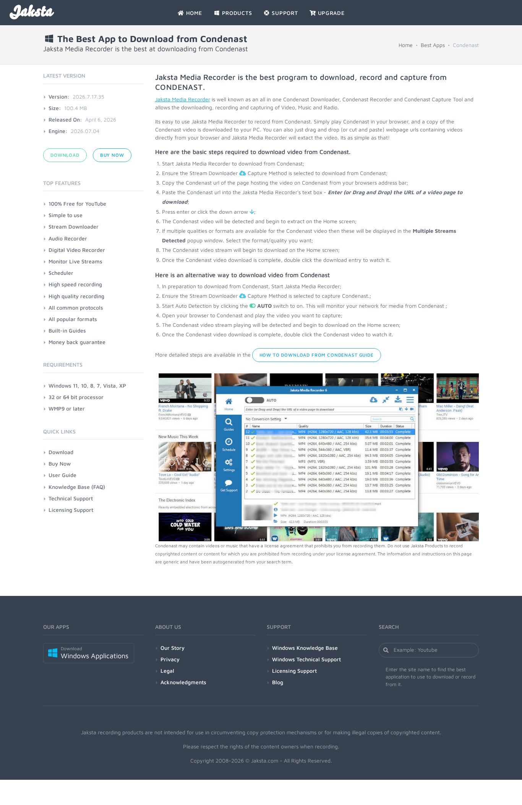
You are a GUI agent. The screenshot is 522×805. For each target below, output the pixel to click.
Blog (277, 682)
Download (64, 155)
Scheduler (61, 272)
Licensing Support (71, 509)
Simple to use (66, 215)
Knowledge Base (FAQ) (77, 487)
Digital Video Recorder (77, 250)
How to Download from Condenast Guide (316, 355)
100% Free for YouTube (77, 203)
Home (406, 45)
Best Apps (433, 45)
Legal (167, 670)
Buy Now (112, 155)
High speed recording (75, 284)
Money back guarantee (77, 342)
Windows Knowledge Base (305, 647)
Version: (59, 96)
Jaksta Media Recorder (182, 99)
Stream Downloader (74, 226)
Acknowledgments (183, 682)
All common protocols (76, 307)
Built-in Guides (67, 330)
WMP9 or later (67, 408)
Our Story (172, 647)
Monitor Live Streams (75, 261)
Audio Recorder (68, 238)
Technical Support (71, 498)
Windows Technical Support (306, 659)
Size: (55, 108)
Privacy (170, 659)
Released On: (65, 119)
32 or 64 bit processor (76, 397)
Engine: (58, 131)
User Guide (62, 475)
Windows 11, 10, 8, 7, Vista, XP (87, 385)
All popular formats (73, 319)
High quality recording (76, 296)
